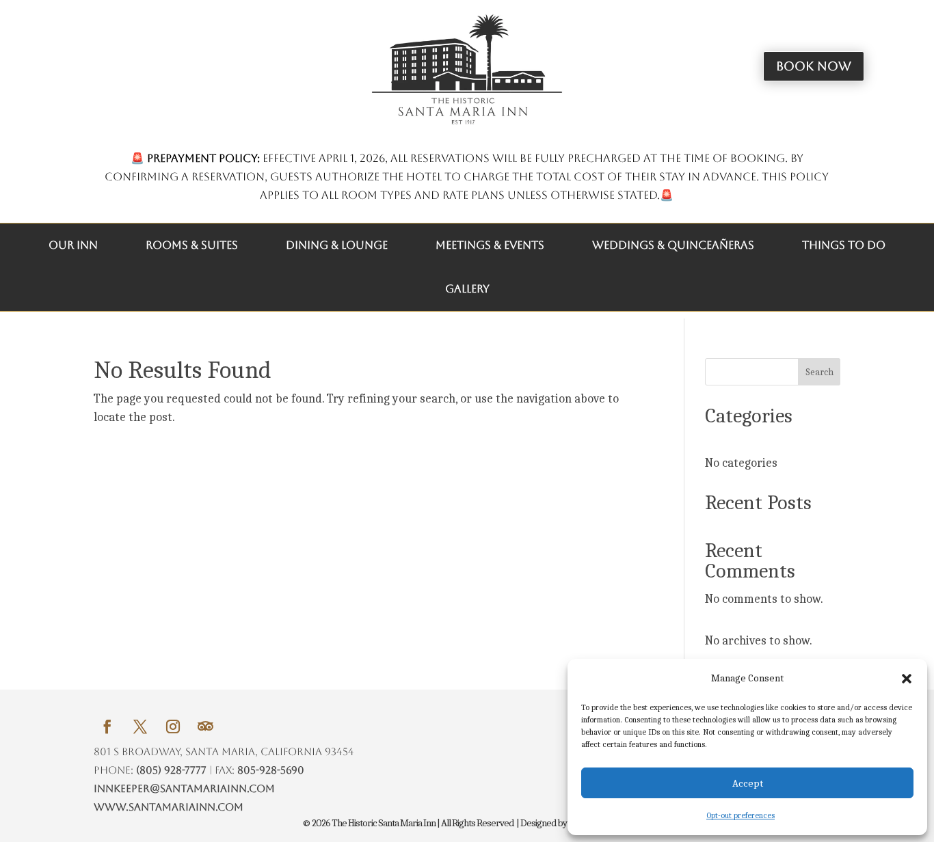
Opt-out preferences (740, 815)
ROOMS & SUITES (192, 245)
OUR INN (73, 245)
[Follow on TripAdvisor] (205, 726)
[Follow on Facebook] (107, 726)
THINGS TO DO (843, 245)
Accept (747, 783)
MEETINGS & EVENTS (490, 245)
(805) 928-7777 (171, 770)
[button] (906, 678)
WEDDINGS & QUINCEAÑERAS (673, 245)
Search (819, 372)
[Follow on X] (140, 726)
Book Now (813, 66)
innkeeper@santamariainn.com (184, 788)
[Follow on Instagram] (173, 726)
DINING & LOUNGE (337, 245)
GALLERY (467, 288)
